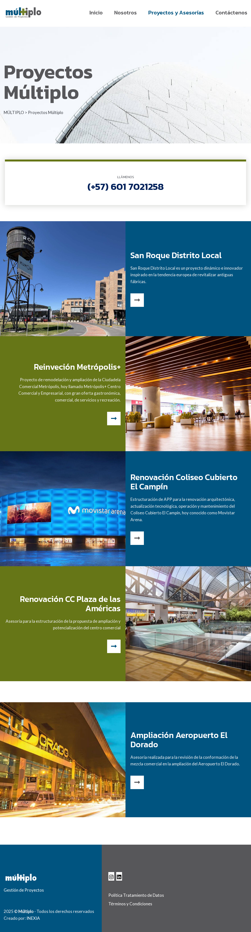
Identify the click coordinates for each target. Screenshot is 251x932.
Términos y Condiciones (130, 903)
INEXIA (33, 918)
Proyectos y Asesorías (176, 13)
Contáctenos (231, 13)
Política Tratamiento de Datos (136, 895)
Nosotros (125, 13)
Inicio (96, 13)
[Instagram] (111, 876)
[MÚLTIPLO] (23, 12)
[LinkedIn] (119, 876)
